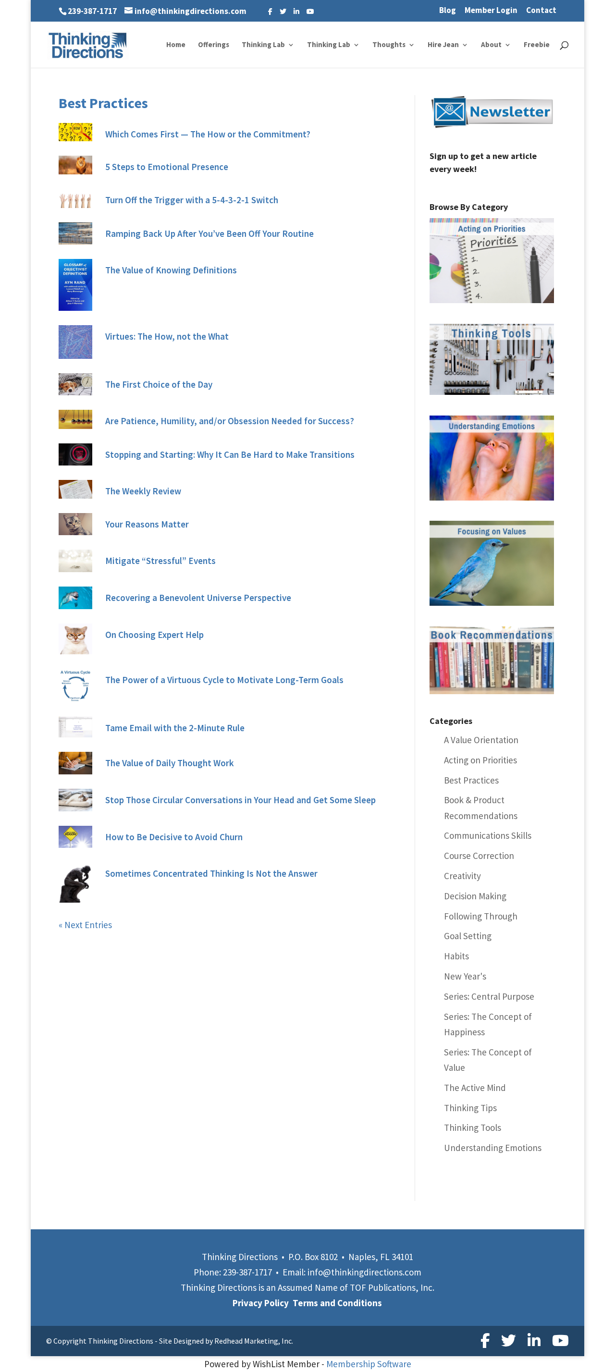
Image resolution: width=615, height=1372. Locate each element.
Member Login (491, 10)
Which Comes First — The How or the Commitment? (207, 134)
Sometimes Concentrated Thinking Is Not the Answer (211, 873)
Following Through (480, 916)
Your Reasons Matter (147, 524)
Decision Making (475, 896)
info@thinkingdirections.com (364, 1272)
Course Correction (479, 855)
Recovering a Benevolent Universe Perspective (198, 597)
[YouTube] (310, 11)
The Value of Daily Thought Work (169, 763)
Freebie (537, 45)
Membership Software (368, 1364)
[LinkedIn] (296, 11)
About (491, 45)
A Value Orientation (481, 740)
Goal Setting (468, 936)
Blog (447, 10)
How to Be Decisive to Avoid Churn (174, 837)
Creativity (462, 876)
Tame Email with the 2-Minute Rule (175, 728)
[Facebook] (270, 11)
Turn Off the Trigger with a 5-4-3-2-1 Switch (191, 200)
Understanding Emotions (492, 1147)
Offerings (213, 45)
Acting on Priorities (480, 760)
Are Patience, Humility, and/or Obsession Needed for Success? (229, 421)
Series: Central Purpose (489, 996)
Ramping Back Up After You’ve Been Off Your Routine (209, 233)
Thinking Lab (263, 45)
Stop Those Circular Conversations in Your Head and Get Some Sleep (240, 800)
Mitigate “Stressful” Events (160, 560)
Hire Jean (443, 45)
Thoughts (389, 45)
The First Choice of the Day (158, 384)
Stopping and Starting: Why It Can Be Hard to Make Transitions (230, 454)
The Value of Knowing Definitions (171, 270)
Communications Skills (487, 835)
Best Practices (471, 780)
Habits (456, 956)
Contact (541, 10)
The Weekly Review (143, 491)
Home (175, 45)
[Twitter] (283, 11)
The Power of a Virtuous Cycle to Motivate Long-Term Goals (224, 680)
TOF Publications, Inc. (392, 1287)
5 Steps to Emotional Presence (166, 166)
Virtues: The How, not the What (167, 336)
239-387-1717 (92, 11)
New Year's (465, 976)
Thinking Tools (472, 1127)
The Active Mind (475, 1087)
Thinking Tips (470, 1108)
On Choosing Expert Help (154, 634)
